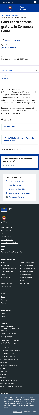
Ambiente (4, 262)
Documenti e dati (6, 234)
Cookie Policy (4, 371)
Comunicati (15, 15)
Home (2, 15)
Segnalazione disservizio (9, 353)
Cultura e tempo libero (8, 268)
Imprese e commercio (26, 271)
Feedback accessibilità (7, 383)
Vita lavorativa (24, 283)
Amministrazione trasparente (9, 359)
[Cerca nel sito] (34, 8)
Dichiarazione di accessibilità (9, 380)
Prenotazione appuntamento (10, 350)
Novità (8, 15)
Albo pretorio (4, 362)
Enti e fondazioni (6, 237)
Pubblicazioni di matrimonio (9, 365)
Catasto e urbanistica (26, 265)
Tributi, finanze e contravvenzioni (6, 285)
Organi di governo (7, 240)
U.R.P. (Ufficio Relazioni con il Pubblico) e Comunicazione (18, 139)
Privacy (2, 368)
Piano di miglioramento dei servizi (11, 386)
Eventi (3, 316)
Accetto (27, 412)
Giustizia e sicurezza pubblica (7, 272)
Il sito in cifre (4, 377)
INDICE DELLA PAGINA (8, 70)
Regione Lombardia (8, 2)
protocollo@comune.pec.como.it (11, 343)
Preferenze (17, 412)
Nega (34, 412)
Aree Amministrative (8, 231)
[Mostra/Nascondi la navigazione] (2, 8)
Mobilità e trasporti (26, 274)
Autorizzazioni (5, 265)
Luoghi (3, 313)
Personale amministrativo (9, 243)
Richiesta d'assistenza (8, 356)
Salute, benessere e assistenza (26, 279)
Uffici (2, 249)
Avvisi (3, 297)
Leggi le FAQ (5, 347)
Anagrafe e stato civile (27, 262)
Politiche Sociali (6, 277)
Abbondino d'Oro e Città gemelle (11, 252)
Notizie (3, 303)
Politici (3, 246)
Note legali (3, 374)
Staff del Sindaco (9, 126)
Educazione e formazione (27, 268)
